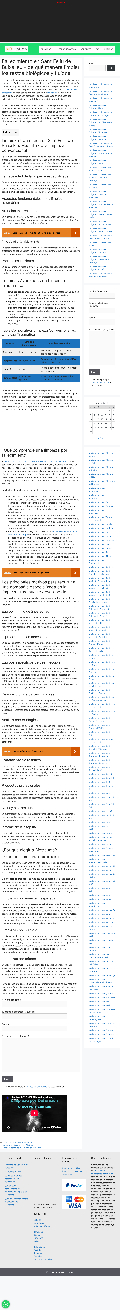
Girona (37, 1235)
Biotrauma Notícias (13, 1172)
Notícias (108, 49)
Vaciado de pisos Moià (99, 895)
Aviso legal (67, 1174)
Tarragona (38, 1238)
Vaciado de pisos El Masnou (102, 1030)
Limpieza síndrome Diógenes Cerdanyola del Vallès (100, 214)
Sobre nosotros (67, 49)
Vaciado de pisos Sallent (100, 774)
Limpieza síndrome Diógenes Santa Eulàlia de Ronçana (101, 204)
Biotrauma (52, 92)
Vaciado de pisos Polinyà (100, 811)
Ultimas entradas (42, 1226)
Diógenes (38, 1253)
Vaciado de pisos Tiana (100, 536)
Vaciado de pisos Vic (98, 502)
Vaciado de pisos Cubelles (101, 1034)
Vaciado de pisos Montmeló (102, 866)
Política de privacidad (72, 1171)
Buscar (92, 63)
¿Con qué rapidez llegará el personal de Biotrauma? (16, 1202)
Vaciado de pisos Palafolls (101, 844)
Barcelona (38, 1232)
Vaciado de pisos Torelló (100, 524)
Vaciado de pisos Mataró (100, 899)
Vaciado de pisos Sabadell (101, 778)
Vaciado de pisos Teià (99, 544)
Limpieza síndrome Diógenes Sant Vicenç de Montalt (100, 153)
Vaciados (38, 1256)
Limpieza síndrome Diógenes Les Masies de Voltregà (100, 122)
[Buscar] (111, 68)
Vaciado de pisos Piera (99, 822)
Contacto (85, 49)
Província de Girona (23, 1142)
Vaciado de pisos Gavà (99, 1005)
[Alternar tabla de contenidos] (14, 133)
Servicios (46, 49)
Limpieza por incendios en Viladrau (18, 1145)
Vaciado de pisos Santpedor (102, 567)
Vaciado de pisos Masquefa (102, 910)
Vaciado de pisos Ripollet (100, 793)
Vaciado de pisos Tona (99, 532)
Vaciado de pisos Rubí (99, 782)
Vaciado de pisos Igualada (101, 993)
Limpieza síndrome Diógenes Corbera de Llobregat (99, 259)
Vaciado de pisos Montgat (101, 870)
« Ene (100, 438)
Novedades (39, 1223)
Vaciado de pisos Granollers (102, 997)
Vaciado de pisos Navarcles (102, 855)
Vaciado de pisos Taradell (101, 548)
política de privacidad (36, 1086)
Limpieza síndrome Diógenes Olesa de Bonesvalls (98, 194)
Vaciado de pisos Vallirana (101, 506)
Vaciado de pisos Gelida (100, 1001)
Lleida (36, 1241)
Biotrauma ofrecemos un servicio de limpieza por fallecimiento (36, 461)
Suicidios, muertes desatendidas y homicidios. (13, 1179)
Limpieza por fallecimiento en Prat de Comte (22, 1148)
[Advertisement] (60, 25)
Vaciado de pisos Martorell (101, 914)
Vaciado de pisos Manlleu (101, 922)
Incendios (38, 1250)
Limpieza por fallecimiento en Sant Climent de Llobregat (101, 177)
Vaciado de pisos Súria (99, 552)
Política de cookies (71, 1168)
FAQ (97, 49)
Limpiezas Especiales (44, 1259)
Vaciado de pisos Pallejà (100, 833)
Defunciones (39, 1247)
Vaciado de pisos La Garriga (102, 975)
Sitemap (70, 1272)
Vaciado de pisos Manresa (101, 918)
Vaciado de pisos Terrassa (101, 540)
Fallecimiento (8, 1142)
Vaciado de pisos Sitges (100, 556)
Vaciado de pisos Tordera (101, 528)
